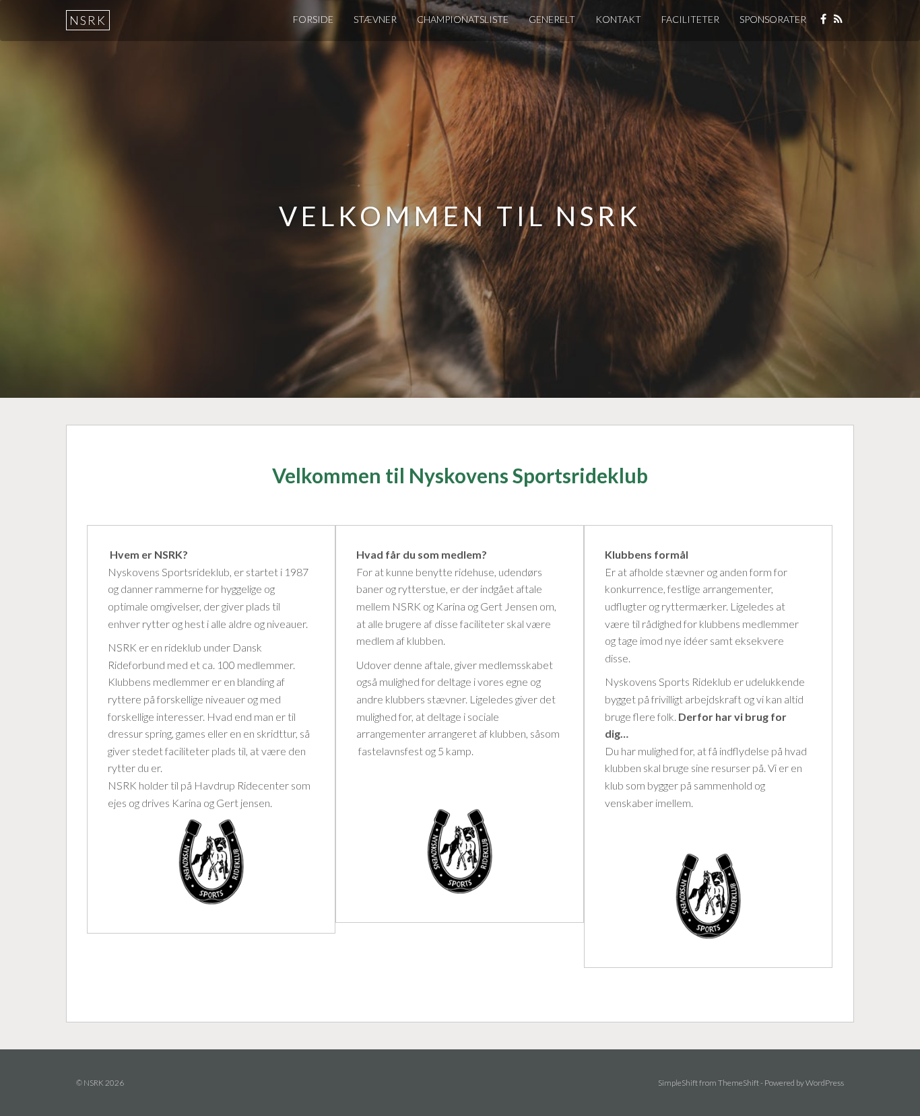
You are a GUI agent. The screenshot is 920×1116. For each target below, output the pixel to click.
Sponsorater (773, 19)
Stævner (375, 19)
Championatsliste (462, 19)
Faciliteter (690, 19)
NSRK (87, 20)
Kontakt (618, 19)
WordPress (825, 1083)
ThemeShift (738, 1083)
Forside (313, 19)
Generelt (552, 19)
